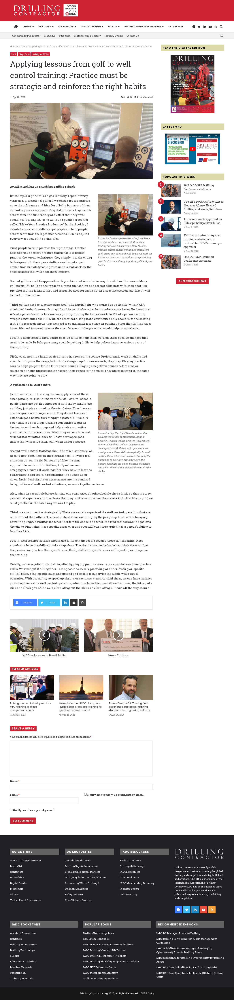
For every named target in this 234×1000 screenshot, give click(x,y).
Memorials (16, 888)
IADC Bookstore (129, 877)
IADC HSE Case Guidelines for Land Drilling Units (186, 967)
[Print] (82, 602)
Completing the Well (78, 860)
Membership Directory (87, 35)
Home (16, 46)
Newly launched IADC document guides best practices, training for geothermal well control (80, 706)
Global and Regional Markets (82, 871)
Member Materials (21, 967)
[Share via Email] (74, 602)
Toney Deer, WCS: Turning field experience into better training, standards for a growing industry (129, 706)
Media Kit (49, 35)
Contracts (16, 938)
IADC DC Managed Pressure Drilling (178, 933)
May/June (24, 54)
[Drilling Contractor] (44, 10)
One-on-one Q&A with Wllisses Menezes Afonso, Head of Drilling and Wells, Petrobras (203, 205)
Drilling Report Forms (23, 944)
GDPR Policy (147, 993)
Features (45, 26)
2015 (24, 46)
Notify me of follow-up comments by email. (115, 794)
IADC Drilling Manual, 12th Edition (104, 950)
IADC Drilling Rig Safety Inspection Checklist (111, 961)
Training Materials (21, 978)
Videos (112, 26)
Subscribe (65, 35)
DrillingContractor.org (95, 993)
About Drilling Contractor (26, 35)
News (27, 26)
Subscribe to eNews (192, 281)
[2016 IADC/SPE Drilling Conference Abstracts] (171, 262)
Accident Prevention (23, 933)
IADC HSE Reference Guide (99, 967)
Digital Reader (91, 26)
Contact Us (133, 35)
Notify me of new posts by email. (34, 810)
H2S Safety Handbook (96, 938)
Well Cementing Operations (100, 978)
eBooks (14, 955)
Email (14, 794)
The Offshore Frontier (78, 900)
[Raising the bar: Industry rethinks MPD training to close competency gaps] (32, 687)
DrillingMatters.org (132, 866)
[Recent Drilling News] (192, 112)
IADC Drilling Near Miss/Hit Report (104, 955)
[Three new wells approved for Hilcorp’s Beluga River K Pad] (171, 224)
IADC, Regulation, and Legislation (85, 877)
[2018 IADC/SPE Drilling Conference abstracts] (171, 190)
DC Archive (175, 26)
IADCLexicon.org (130, 871)
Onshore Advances (76, 888)
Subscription (18, 972)
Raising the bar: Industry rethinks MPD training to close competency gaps (30, 706)
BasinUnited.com (130, 860)
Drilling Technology (22, 950)
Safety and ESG (40, 54)
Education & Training (23, 961)
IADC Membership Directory (137, 883)
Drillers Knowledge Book (98, 933)
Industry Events (114, 35)
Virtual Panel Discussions (142, 26)
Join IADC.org (128, 894)
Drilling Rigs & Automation (81, 866)
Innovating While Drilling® (82, 883)
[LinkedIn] (65, 602)
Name (14, 781)
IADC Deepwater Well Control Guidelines (108, 944)
